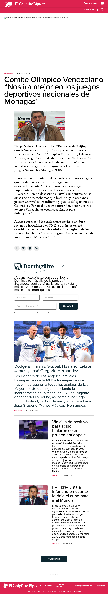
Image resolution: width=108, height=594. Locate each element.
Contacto (48, 586)
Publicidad (101, 586)
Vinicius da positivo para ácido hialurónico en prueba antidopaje (70, 428)
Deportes (90, 3)
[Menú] (102, 3)
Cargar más (54, 559)
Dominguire (89, 10)
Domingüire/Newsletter (84, 586)
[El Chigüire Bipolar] (24, 4)
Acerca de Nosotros (60, 586)
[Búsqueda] (102, 9)
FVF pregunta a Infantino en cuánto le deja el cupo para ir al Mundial (70, 494)
